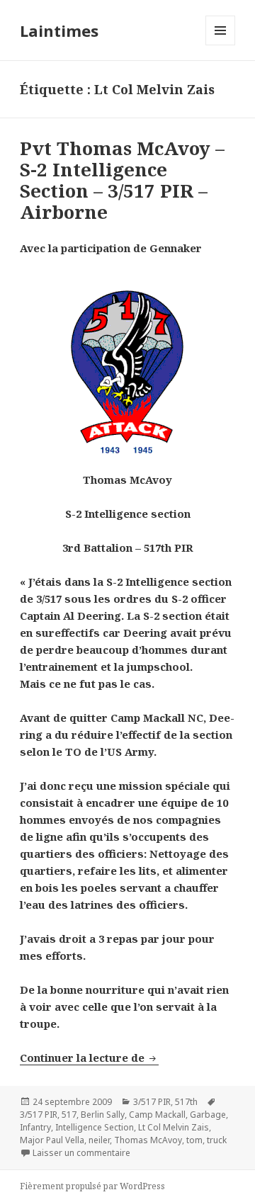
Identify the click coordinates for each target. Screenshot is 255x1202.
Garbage (208, 1115)
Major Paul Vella (52, 1140)
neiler (99, 1140)
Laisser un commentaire (81, 1153)
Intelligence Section (94, 1127)
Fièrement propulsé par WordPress (92, 1186)
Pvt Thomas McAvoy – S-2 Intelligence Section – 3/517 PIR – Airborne (122, 180)
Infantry (35, 1127)
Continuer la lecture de (89, 1057)
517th (186, 1102)
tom (194, 1140)
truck (217, 1140)
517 (69, 1115)
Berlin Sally (103, 1115)
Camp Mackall (157, 1115)
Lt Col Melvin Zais (173, 1127)
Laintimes (59, 30)
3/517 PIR (152, 1102)
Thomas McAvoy (148, 1140)
